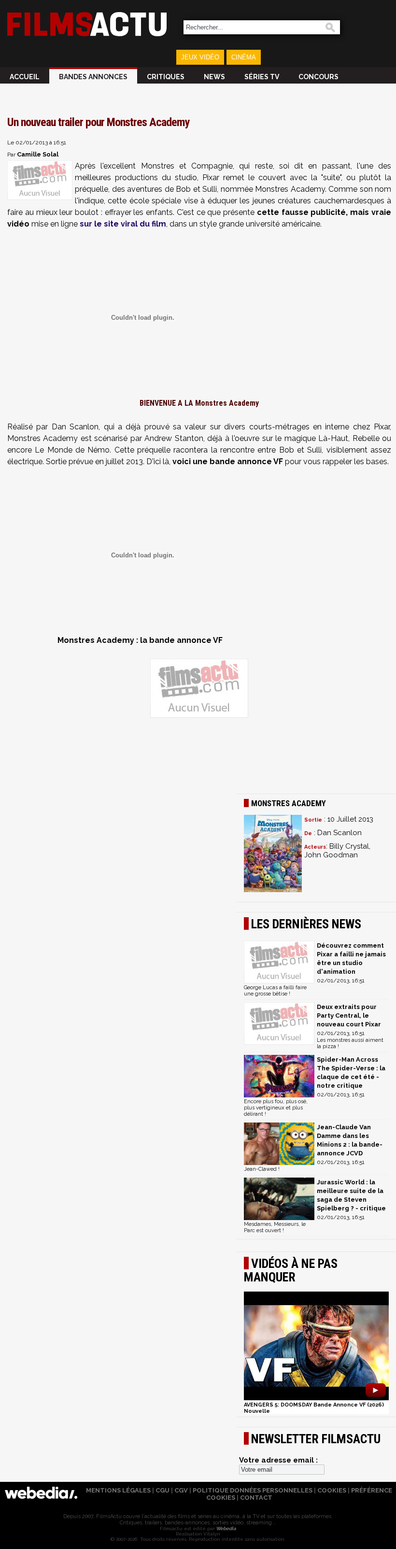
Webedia (225, 1528)
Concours (318, 77)
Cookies (331, 1490)
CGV (181, 1490)
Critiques (165, 77)
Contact (256, 1497)
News (214, 77)
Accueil (25, 77)
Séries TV (261, 77)
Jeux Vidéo (200, 57)
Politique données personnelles (252, 1490)
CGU (163, 1490)
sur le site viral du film (123, 223)
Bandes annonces (93, 77)
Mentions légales (118, 1490)
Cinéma (243, 57)
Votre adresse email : (278, 1460)
